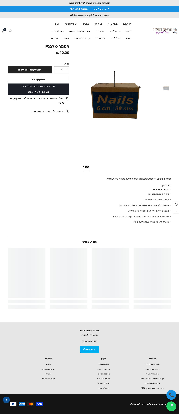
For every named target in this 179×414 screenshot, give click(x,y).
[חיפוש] (10, 31)
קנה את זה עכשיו (38, 78)
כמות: (66, 63)
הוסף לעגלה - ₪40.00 (29, 69)
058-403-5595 (89, 341)
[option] (117, 97)
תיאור (86, 166)
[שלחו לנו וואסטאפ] (171, 406)
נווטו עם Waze (89, 349)
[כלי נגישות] (6, 400)
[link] (152, 301)
